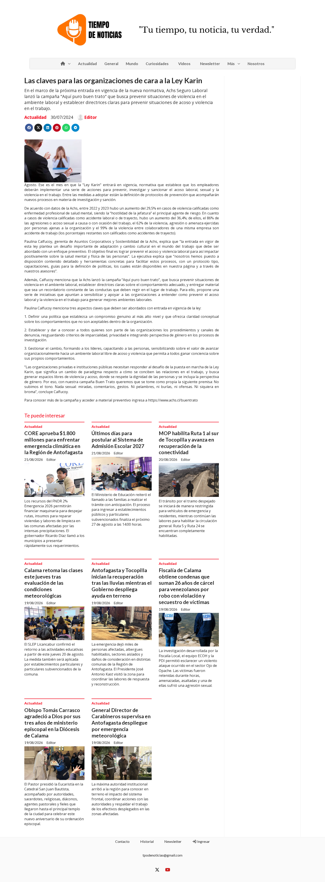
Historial (147, 841)
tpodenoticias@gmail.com (162, 855)
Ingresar (203, 841)
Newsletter (210, 63)
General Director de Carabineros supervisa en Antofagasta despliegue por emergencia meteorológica (121, 723)
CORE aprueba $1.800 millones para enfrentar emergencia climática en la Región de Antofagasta (53, 442)
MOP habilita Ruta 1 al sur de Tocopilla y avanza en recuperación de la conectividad (189, 442)
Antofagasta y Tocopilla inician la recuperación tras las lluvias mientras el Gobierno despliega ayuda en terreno (122, 583)
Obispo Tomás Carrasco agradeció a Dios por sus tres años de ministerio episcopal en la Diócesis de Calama (52, 723)
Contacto (122, 841)
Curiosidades (157, 63)
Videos (184, 63)
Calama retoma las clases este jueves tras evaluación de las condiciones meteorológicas (53, 583)
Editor (90, 117)
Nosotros (256, 63)
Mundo (132, 63)
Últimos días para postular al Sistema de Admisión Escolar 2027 (118, 439)
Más (231, 63)
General (111, 63)
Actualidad (87, 63)
